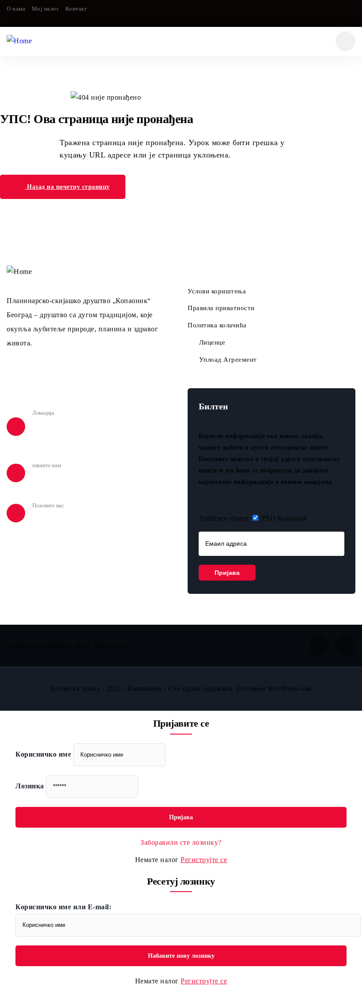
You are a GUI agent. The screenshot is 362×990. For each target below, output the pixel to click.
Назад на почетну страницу (67, 187)
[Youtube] (351, 13)
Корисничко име (43, 754)
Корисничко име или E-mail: (63, 907)
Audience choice (224, 518)
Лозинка (29, 786)
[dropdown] (345, 41)
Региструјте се (204, 859)
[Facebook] (333, 13)
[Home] (19, 41)
